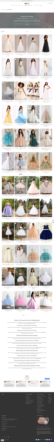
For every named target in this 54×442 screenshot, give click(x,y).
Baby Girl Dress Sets (39, 412)
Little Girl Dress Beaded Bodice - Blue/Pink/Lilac (21, 171)
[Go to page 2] (30, 314)
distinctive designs (43, 332)
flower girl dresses (44, 433)
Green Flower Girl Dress (46, 264)
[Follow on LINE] (8, 436)
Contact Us (40, 5)
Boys (19, 5)
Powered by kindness (7, 439)
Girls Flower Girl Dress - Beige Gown (46, 195)
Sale (34, 5)
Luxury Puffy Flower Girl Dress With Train (46, 310)
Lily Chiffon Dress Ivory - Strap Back (33, 77)
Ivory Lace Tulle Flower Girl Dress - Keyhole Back (20, 101)
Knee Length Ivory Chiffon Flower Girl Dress (8, 264)
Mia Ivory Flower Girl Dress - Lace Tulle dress (20, 77)
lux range (28, 363)
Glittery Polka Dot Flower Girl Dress (33, 218)
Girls (22, 5)
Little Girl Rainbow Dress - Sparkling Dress (8, 195)
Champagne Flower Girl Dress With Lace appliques (46, 78)
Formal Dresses (39, 397)
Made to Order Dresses (40, 406)
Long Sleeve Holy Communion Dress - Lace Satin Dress (8, 54)
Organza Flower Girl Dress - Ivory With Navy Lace (33, 101)
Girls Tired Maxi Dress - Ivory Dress (8, 77)
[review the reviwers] (13, 381)
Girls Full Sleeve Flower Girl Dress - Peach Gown (33, 195)
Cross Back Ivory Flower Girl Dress (20, 264)
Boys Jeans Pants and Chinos (29, 401)
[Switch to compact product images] (4, 31)
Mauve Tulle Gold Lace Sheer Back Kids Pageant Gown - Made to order (46, 125)
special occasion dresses (38, 358)
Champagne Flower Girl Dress (33, 264)
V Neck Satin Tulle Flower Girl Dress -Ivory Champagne (33, 287)
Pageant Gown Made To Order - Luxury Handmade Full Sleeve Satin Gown (46, 148)
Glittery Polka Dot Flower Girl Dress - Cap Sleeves (20, 218)
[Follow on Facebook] (2, 436)
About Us (49, 401)
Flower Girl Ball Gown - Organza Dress (33, 241)
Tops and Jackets (39, 402)
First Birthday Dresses (40, 401)
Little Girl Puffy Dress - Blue (8, 310)
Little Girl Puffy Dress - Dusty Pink (20, 310)
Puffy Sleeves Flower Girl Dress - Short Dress (20, 195)
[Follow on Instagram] (4, 436)
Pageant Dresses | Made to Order (28, 5)
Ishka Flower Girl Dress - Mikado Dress (33, 124)
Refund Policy (50, 397)
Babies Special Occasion (40, 409)
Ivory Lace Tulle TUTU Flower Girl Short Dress (8, 241)
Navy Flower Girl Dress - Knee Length (46, 241)
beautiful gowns (30, 323)
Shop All (13, 5)
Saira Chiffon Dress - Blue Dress (21, 124)
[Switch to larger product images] (1, 31)
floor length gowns (39, 347)
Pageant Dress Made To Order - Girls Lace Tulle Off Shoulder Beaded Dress (8, 148)
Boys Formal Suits (28, 397)
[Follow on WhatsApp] (6, 436)
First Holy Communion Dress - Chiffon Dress (8, 171)
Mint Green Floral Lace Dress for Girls (46, 171)
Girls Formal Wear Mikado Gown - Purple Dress (8, 218)
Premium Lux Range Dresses (40, 405)
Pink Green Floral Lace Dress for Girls (33, 171)
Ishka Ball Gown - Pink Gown (33, 310)
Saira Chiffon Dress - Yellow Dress (8, 124)
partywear (45, 432)
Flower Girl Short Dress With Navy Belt (21, 241)
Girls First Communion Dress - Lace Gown (46, 218)
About (37, 5)
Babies (16, 5)
